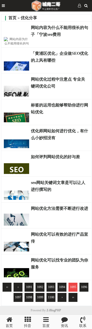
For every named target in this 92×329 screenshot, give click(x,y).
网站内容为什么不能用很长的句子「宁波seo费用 (59, 31)
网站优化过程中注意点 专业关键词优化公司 (58, 82)
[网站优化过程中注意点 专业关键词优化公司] (16, 95)
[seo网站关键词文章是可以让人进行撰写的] (16, 198)
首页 (12, 18)
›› (73, 297)
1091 (29, 287)
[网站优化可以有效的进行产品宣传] (16, 250)
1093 (51, 287)
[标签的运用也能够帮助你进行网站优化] (16, 121)
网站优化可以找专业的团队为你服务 (59, 263)
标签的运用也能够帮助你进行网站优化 (59, 108)
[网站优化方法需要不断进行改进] (16, 224)
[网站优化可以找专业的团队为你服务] (16, 276)
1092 (40, 287)
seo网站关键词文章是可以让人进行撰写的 (58, 186)
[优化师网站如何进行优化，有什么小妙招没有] (16, 147)
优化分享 (29, 18)
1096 (84, 287)
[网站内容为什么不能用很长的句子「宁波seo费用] (16, 43)
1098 (29, 297)
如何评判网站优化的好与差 (55, 157)
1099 (40, 297)
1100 (51, 297)
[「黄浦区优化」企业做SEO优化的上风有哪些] (16, 69)
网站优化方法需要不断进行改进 (59, 208)
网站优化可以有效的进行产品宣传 (59, 237)
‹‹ (7, 287)
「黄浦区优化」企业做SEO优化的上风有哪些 (59, 56)
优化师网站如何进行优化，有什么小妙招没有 (59, 134)
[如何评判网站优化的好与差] (16, 172)
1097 (18, 297)
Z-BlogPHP (54, 310)
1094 (62, 287)
